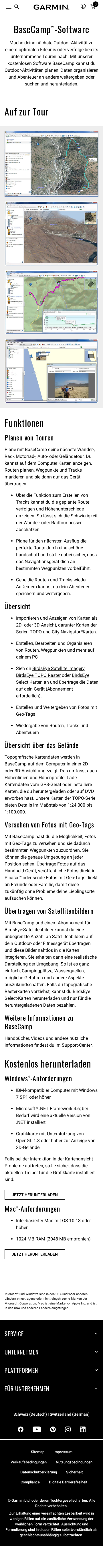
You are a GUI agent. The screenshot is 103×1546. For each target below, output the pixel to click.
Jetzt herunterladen (35, 1194)
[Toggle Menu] (3, 5)
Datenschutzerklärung (38, 1472)
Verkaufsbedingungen (29, 1462)
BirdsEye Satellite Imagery (58, 668)
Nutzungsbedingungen (74, 1462)
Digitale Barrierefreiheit (68, 1482)
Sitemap (37, 1452)
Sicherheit (74, 1472)
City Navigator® (67, 632)
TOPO (36, 632)
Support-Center (77, 1045)
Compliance (30, 1482)
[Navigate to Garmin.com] (51, 7)
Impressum (63, 1452)
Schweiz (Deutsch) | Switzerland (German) (51, 1414)
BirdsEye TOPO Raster (38, 675)
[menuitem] (17, 7)
